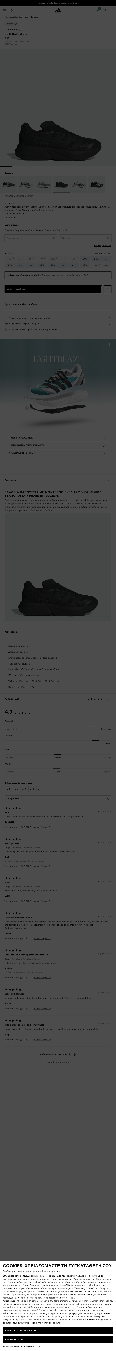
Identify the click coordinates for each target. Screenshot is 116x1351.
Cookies (69, 1298)
